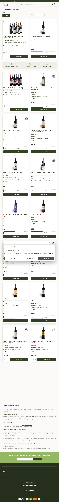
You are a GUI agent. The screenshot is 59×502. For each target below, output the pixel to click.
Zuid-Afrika (7, 219)
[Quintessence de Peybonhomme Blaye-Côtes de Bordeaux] (43, 122)
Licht (36, 43)
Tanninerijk (46, 138)
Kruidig (12, 45)
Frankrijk (11, 40)
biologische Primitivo (29, 416)
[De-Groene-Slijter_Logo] (4, 4)
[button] (57, 4)
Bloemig (34, 96)
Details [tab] (29, 246)
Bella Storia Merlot (8, 299)
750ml (33, 45)
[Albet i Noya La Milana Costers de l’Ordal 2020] (43, 164)
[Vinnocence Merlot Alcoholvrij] (43, 27)
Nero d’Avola (10, 92)
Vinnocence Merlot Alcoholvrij (40, 36)
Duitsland (7, 40)
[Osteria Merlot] (43, 206)
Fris (40, 138)
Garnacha (15, 135)
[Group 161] (52, 4)
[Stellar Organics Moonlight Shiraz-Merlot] (16, 206)
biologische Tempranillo (27, 425)
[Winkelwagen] (54, 4)
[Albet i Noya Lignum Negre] (16, 122)
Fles (32, 52)
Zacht (19, 94)
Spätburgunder (23, 42)
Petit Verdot (18, 347)
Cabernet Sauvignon (9, 135)
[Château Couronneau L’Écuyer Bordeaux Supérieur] (43, 79)
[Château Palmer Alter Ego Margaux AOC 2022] (43, 333)
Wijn (11, 12)
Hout (12, 137)
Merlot (6, 42)
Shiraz (19, 42)
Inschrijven (37, 459)
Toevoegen (18, 56)
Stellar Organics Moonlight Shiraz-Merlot (15, 214)
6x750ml (6, 48)
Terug (4, 12)
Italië (14, 40)
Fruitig (9, 45)
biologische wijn (31, 443)
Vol (17, 45)
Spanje (16, 40)
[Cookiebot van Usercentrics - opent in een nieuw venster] (49, 243)
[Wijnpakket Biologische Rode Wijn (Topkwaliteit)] (16, 27)
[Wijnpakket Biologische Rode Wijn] (16, 79)
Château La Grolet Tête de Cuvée (12, 172)
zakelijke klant (31, 490)
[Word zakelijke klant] (47, 64)
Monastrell (10, 42)
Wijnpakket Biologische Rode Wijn (13, 88)
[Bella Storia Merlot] (16, 290)
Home (8, 12)
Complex (37, 138)
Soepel (15, 45)
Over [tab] (47, 246)
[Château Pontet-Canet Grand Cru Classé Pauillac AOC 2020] (16, 333)
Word (47, 66)
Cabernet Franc (8, 263)
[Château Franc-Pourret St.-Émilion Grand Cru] (43, 290)
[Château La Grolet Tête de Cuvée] (16, 164)
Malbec (33, 136)
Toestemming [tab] (12, 246)
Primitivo (15, 92)
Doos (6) (45, 52)
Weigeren (13, 258)
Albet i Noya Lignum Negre (11, 130)
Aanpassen (29, 258)
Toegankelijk (40, 43)
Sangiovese (15, 42)
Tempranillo (7, 43)
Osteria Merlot (35, 214)
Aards (6, 45)
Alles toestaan (46, 258)
